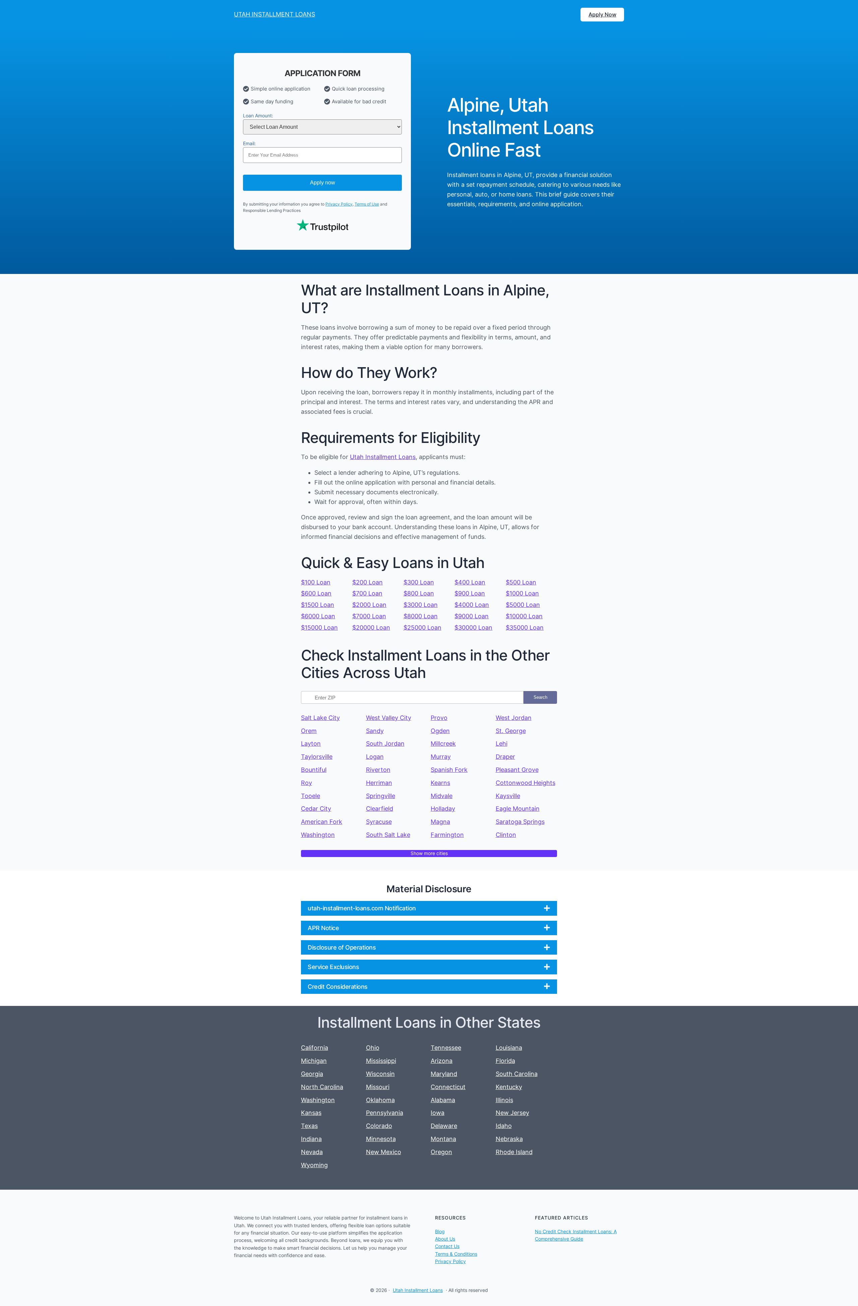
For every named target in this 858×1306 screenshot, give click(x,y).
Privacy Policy (339, 204)
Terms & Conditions (456, 1254)
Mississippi (381, 1060)
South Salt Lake (388, 834)
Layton (311, 743)
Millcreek (443, 743)
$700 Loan (367, 593)
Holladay (443, 808)
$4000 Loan (471, 604)
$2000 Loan (369, 604)
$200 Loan (367, 582)
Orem (309, 730)
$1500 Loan (317, 604)
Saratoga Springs (520, 821)
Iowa (437, 1112)
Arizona (441, 1060)
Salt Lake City (320, 717)
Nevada (312, 1151)
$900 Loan (469, 593)
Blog (440, 1231)
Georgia (312, 1073)
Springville (380, 795)
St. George (511, 730)
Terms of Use (367, 204)
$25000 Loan (422, 627)
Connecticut (448, 1086)
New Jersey (512, 1112)
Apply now (322, 182)
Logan (375, 756)
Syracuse (379, 821)
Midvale (441, 795)
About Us (445, 1239)
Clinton (506, 834)
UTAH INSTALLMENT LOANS (274, 14)
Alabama (443, 1099)
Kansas (311, 1112)
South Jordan (385, 743)
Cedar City (316, 808)
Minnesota (381, 1138)
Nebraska (509, 1138)
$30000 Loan (473, 627)
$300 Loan (419, 582)
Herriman (379, 782)
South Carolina (517, 1073)
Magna (440, 821)
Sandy (375, 730)
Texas (309, 1125)
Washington (318, 834)
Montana (443, 1138)
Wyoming (314, 1165)
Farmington (447, 834)
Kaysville (508, 795)
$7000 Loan (369, 616)
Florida (505, 1060)
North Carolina (322, 1086)
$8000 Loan (421, 616)
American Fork (321, 821)
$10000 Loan (524, 616)
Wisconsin (380, 1073)
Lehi (501, 743)
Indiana (311, 1138)
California (314, 1047)
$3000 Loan (421, 604)
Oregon (441, 1151)
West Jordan (514, 717)
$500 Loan (521, 582)
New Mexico (383, 1151)
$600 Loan (316, 593)
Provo (439, 717)
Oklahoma (380, 1099)
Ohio (372, 1047)
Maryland (444, 1073)
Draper (505, 756)
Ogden (440, 730)
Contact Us (447, 1246)
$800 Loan (419, 593)
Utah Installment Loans (383, 456)
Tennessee (446, 1047)
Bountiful (313, 769)
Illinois (504, 1099)
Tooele (310, 795)
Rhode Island (514, 1151)
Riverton (378, 769)
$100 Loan (315, 582)
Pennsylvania (384, 1112)
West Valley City (388, 717)
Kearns (440, 782)
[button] (429, 908)
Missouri (377, 1086)
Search (540, 697)
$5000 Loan (523, 604)
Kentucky (509, 1086)
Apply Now (602, 14)
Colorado (379, 1125)
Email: (249, 143)
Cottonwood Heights (525, 782)
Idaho (504, 1125)
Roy (306, 782)
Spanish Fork (449, 769)
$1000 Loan (522, 593)
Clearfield (379, 808)
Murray (441, 756)
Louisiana (509, 1047)
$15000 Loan (319, 627)
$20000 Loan (371, 627)
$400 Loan (469, 582)
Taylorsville (316, 756)
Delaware (444, 1125)
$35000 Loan (525, 627)
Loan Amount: (258, 115)
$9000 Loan (471, 616)
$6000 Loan (318, 616)
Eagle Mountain (518, 808)
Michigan (314, 1060)
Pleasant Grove (517, 769)
